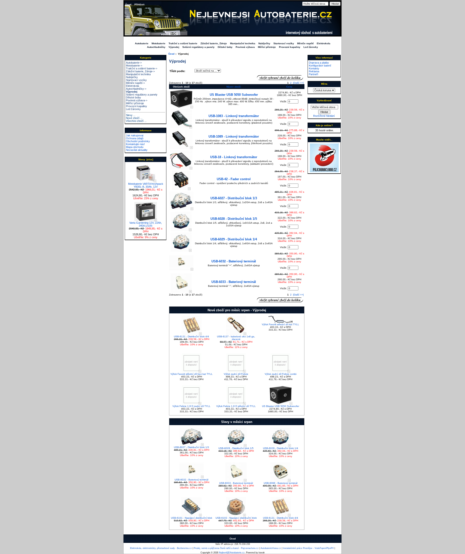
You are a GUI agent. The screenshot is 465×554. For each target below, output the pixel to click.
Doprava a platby (319, 62)
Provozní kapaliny (289, 47)
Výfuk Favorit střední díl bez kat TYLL (191, 374)
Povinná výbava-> (136, 100)
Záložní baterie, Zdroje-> (140, 71)
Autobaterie (141, 43)
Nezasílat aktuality (136, 149)
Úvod (128, 4)
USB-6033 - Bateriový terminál (233, 282)
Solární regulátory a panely (198, 47)
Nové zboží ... (134, 118)
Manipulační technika (242, 43)
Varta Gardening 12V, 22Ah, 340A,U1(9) (145, 224)
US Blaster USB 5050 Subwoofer (234, 94)
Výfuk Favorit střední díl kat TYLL (280, 324)
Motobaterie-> (134, 65)
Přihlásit (139, 4)
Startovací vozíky (283, 43)
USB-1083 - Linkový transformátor (234, 116)
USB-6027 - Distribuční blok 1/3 (233, 198)
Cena (289, 86)
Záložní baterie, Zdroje (214, 43)
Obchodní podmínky (138, 141)
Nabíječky (264, 43)
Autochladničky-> (136, 88)
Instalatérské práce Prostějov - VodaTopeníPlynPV (308, 548)
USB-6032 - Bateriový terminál (233, 261)
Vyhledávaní (324, 100)
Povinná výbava (245, 47)
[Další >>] (298, 82)
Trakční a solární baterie (183, 43)
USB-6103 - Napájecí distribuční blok (236, 518)
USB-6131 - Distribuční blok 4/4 (191, 336)
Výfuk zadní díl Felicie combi (280, 374)
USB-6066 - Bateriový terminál (280, 483)
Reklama (314, 71)
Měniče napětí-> (135, 82)
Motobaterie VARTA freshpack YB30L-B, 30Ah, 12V (145, 185)
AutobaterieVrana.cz (271, 548)
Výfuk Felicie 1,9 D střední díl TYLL (236, 406)
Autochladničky (156, 47)
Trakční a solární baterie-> (141, 68)
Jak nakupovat (134, 135)
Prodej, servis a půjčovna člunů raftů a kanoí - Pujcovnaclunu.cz (226, 548)
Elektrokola (323, 43)
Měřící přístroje (267, 47)
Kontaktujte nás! (135, 144)
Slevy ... (130, 115)
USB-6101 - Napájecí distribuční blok (191, 518)
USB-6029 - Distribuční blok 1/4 (233, 239)
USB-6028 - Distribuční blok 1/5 (233, 219)
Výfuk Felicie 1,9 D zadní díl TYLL (191, 406)
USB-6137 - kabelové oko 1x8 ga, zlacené (236, 337)
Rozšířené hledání (324, 115)
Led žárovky (310, 47)
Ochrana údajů (134, 138)
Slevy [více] (145, 159)
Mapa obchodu (134, 147)
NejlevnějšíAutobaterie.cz (232, 552)
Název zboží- (233, 86)
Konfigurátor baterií (320, 65)
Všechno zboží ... (136, 120)
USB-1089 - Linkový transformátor (234, 136)
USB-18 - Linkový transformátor (233, 157)
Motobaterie (158, 43)
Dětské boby (225, 47)
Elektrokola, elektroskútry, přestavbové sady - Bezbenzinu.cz (161, 548)
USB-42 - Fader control (234, 179)
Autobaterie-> (134, 62)
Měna (324, 83)
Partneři (313, 74)
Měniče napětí (305, 43)
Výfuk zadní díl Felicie (236, 374)
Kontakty (314, 68)
